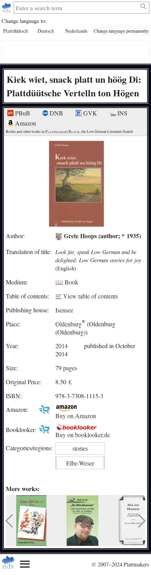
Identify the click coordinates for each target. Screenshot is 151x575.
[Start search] (143, 7)
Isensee (64, 310)
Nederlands (76, 30)
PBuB (22, 113)
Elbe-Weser (80, 463)
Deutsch (46, 30)
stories (80, 448)
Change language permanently (121, 31)
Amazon (25, 123)
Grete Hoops (80, 235)
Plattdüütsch (15, 30)
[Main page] (7, 8)
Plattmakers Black (62, 131)
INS (121, 113)
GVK (89, 113)
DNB (55, 113)
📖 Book (66, 282)
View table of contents (90, 296)
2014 (61, 346)
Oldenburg (68, 324)
